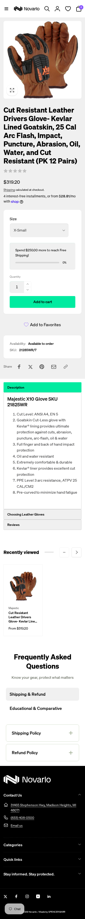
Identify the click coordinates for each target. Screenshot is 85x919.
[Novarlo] (27, 782)
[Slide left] (64, 552)
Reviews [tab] (13, 524)
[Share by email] (54, 367)
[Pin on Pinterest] (41, 366)
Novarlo (33, 911)
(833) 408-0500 (22, 817)
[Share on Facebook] (19, 366)
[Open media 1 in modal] (42, 60)
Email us (17, 825)
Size (13, 218)
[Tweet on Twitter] (30, 366)
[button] (6, 9)
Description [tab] (15, 387)
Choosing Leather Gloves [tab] (25, 514)
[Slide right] (76, 552)
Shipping (9, 189)
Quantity (15, 276)
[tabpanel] (42, 450)
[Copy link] (65, 366)
